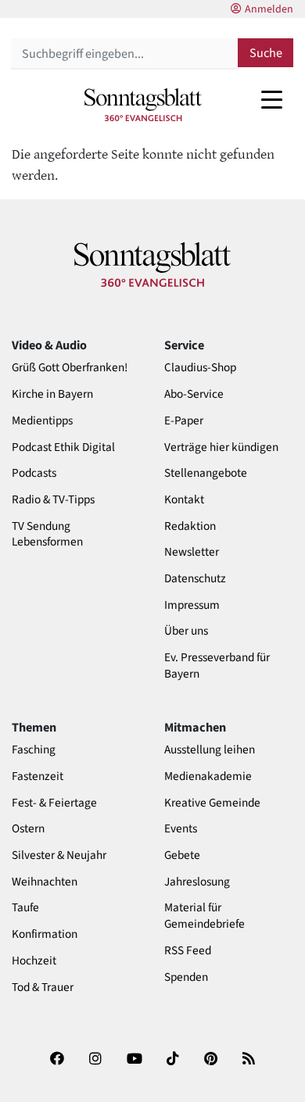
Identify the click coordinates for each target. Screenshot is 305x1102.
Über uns (186, 631)
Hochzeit (34, 961)
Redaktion (190, 526)
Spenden (186, 977)
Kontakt (184, 500)
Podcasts (34, 473)
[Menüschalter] (271, 99)
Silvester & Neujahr (59, 855)
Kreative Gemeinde (212, 803)
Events (180, 829)
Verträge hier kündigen (221, 447)
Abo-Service (194, 394)
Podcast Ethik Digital (63, 447)
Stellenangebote (205, 473)
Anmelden (269, 9)
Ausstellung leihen (209, 750)
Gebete (182, 855)
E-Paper (183, 421)
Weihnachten (44, 882)
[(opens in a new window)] (57, 1063)
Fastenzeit (37, 776)
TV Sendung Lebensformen (47, 534)
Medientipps (42, 421)
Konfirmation (44, 934)
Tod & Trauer (43, 987)
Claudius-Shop (200, 368)
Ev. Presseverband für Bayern (217, 665)
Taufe (25, 908)
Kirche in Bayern (52, 394)
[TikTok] (173, 1063)
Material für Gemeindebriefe (204, 916)
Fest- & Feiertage (54, 803)
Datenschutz (195, 579)
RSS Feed (187, 951)
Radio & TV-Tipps (53, 500)
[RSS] (248, 1063)
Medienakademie (208, 776)
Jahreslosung (197, 882)
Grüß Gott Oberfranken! (69, 368)
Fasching (34, 750)
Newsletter (191, 552)
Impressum (192, 605)
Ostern (28, 829)
